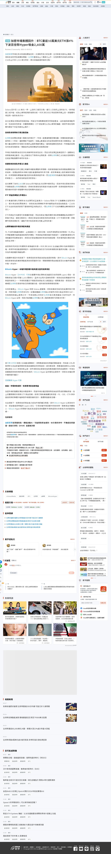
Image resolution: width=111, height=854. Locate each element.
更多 (104, 44)
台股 (22, 2)
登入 (100, 2)
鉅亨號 (65, 2)
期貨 (56, 6)
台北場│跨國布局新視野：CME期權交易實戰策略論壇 (96, 227)
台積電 (87, 455)
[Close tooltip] (14, 589)
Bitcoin (64, 257)
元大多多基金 (84, 353)
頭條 (7, 6)
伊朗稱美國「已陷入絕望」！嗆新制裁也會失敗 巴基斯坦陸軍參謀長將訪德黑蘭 (65, 640)
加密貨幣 (8, 54)
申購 (104, 339)
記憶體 (87, 450)
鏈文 (12, 34)
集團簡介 (32, 847)
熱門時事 (35, 6)
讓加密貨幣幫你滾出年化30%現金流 (19, 462)
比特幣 (31, 57)
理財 (73, 6)
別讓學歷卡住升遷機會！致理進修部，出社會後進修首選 (65, 618)
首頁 (13, 2)
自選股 (103, 6)
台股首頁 (64, 502)
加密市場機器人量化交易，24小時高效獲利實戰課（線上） (96, 236)
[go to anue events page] (95, 2)
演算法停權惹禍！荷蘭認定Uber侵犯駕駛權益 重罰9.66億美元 (39, 618)
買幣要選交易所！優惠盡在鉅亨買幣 (19, 465)
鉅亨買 (59, 2)
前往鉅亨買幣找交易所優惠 (18, 455)
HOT (88, 217)
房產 (68, 6)
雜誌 (89, 6)
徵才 (58, 847)
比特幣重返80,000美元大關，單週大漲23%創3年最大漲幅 (24, 524)
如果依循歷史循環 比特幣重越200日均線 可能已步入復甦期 (24, 518)
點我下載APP (25, 468)
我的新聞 (95, 6)
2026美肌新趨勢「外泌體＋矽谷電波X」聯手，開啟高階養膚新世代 (39, 640)
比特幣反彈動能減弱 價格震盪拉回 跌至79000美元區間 (23, 521)
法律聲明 (69, 847)
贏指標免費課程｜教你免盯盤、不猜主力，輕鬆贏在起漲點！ (96, 219)
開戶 (104, 329)
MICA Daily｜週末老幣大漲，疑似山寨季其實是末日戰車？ (22, 588)
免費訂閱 (103, 603)
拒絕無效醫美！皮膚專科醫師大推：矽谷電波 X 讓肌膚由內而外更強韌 (14, 640)
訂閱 (70, 2)
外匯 (42, 2)
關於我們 (26, 847)
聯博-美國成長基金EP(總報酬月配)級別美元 (90, 327)
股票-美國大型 (90, 331)
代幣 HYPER (11, 363)
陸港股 (33, 2)
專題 (84, 6)
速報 (41, 6)
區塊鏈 (62, 6)
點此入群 (39, 447)
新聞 (18, 2)
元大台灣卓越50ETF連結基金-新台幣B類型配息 (90, 337)
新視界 (79, 6)
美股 (27, 2)
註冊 (103, 2)
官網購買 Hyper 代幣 (13, 380)
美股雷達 (89, 162)
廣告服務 (38, 847)
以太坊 (20, 183)
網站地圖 (63, 847)
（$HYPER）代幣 (23, 274)
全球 (47, 2)
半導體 (87, 460)
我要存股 (71, 502)
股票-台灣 (88, 341)
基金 (38, 2)
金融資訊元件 (45, 847)
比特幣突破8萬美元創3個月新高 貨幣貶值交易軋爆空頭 (23, 527)
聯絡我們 (53, 847)
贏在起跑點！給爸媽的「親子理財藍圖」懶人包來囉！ (30, 502)
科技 (22, 6)
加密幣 (53, 2)
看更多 (72, 539)
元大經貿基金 (84, 346)
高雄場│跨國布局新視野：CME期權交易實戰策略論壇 (96, 244)
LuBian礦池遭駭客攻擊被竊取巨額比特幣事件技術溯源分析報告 (59, 588)
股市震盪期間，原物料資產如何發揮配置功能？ (14, 618)
